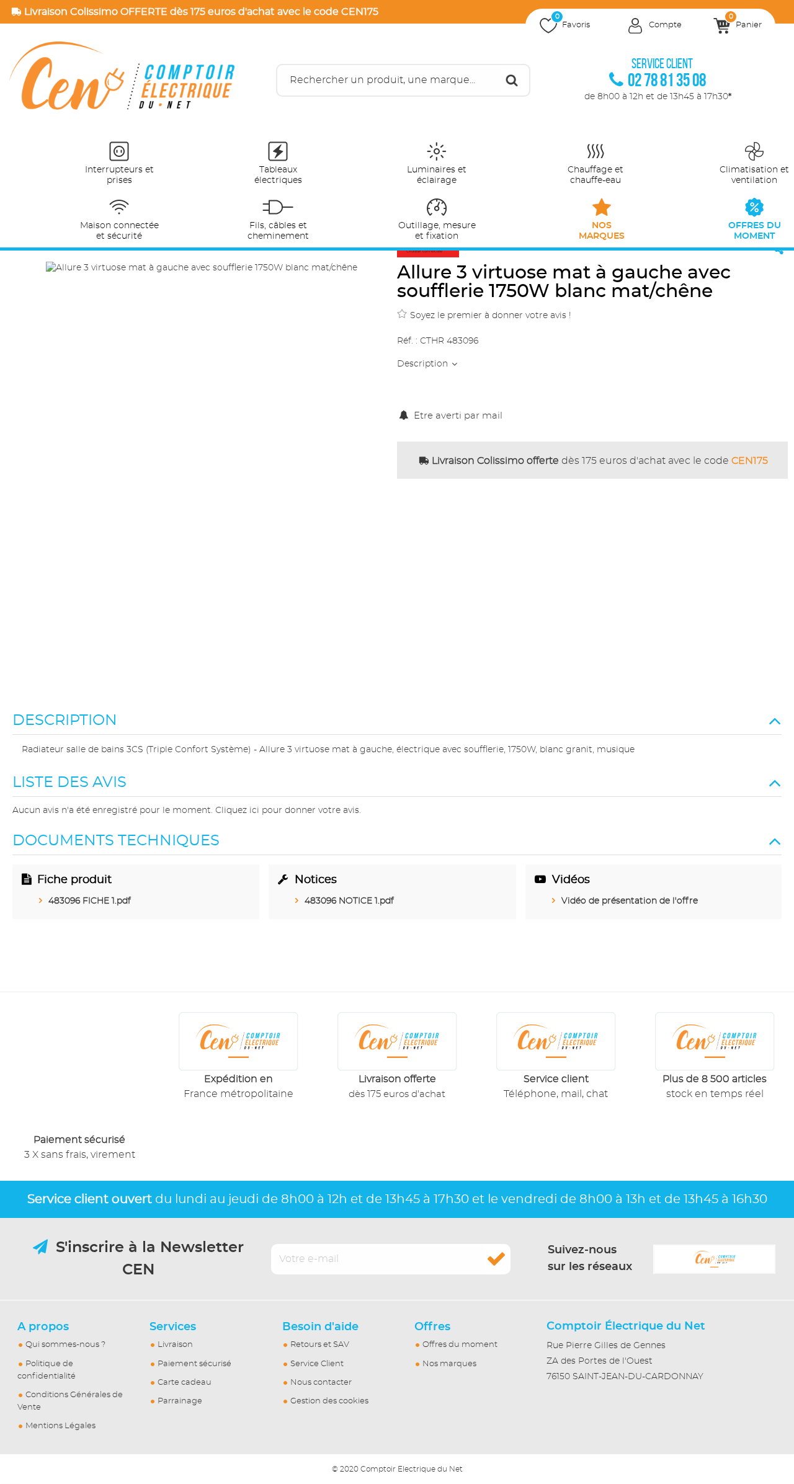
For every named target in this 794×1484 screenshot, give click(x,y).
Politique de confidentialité (46, 1370)
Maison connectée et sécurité (119, 231)
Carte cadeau (185, 1383)
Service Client (317, 1364)
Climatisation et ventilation (754, 175)
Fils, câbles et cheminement (278, 231)
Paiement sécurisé (194, 1364)
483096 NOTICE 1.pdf (349, 901)
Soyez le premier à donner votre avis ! (490, 315)
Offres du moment (459, 1345)
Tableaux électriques (278, 175)
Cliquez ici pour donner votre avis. (288, 810)
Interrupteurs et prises (119, 175)
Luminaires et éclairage (436, 175)
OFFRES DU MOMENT (754, 231)
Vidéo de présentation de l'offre (629, 901)
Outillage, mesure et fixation (437, 231)
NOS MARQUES (602, 231)
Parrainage (180, 1401)
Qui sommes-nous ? (65, 1345)
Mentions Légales (60, 1426)
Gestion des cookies (329, 1401)
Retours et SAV (319, 1345)
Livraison (175, 1345)
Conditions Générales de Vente (70, 1401)
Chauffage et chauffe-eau (595, 175)
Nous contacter (321, 1383)
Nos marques (449, 1364)
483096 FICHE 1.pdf (89, 901)
